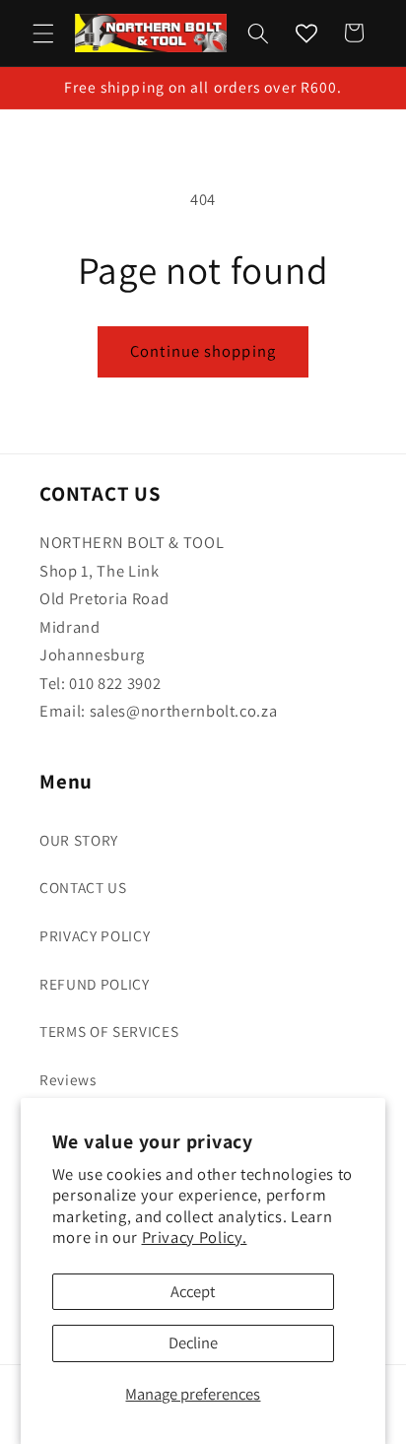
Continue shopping (203, 351)
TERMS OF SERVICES (108, 1031)
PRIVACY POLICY (94, 935)
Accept (192, 1291)
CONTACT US (83, 887)
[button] (43, 32)
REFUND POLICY (94, 984)
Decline (193, 1342)
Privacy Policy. (194, 1237)
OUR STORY (78, 840)
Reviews (68, 1079)
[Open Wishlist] (306, 32)
